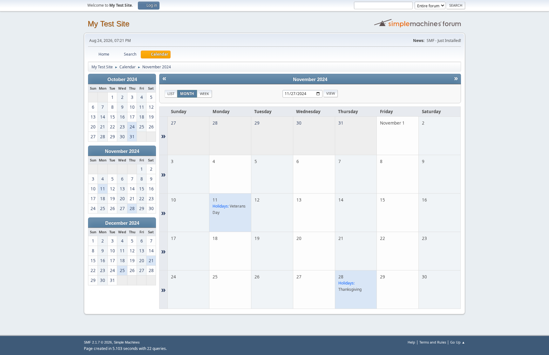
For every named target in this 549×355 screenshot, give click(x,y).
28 (215, 123)
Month (187, 93)
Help (411, 342)
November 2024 (122, 151)
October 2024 (122, 79)
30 (299, 123)
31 (340, 123)
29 (257, 123)
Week (204, 93)
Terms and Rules (432, 342)
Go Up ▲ (457, 342)
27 (173, 123)
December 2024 (122, 223)
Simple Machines (127, 342)
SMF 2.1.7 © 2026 (98, 342)
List (170, 93)
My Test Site (108, 23)
